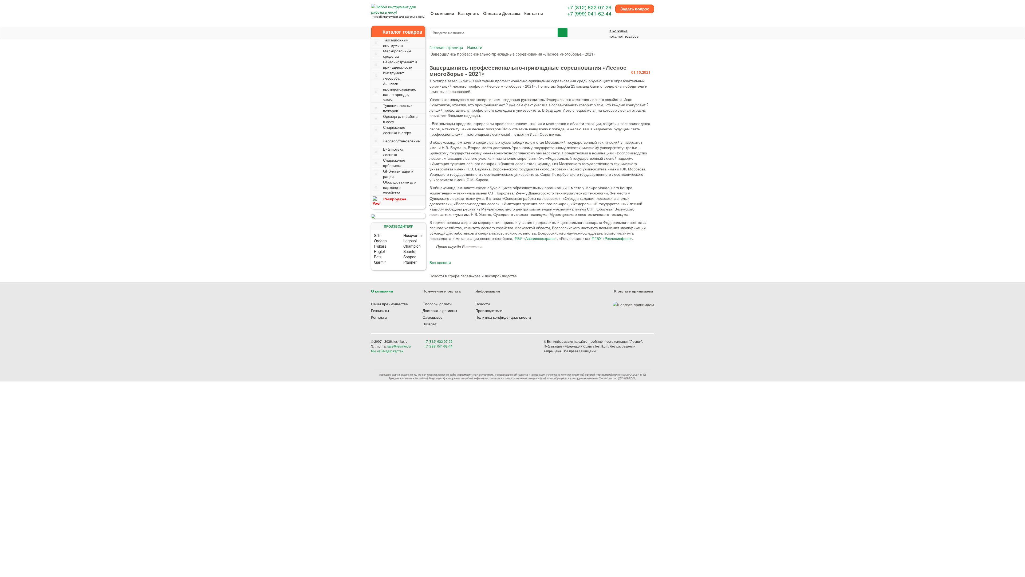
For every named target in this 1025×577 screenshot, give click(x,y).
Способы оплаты (437, 303)
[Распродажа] (398, 216)
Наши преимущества (389, 303)
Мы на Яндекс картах (387, 351)
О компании (442, 13)
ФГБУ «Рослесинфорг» (612, 238)
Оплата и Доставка (501, 13)
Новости (482, 303)
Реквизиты (380, 310)
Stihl (377, 235)
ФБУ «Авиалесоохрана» (535, 238)
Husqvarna (412, 235)
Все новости (440, 262)
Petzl (378, 256)
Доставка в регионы (440, 310)
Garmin (380, 262)
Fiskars (380, 246)
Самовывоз (432, 317)
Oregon (380, 240)
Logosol (410, 240)
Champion (412, 246)
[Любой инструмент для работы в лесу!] (399, 8)
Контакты (533, 13)
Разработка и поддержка (616, 351)
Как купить (468, 13)
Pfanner (410, 262)
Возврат (429, 323)
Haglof (379, 251)
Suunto (409, 251)
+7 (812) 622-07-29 (589, 7)
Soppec (409, 256)
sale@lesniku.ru (399, 346)
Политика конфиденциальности (503, 317)
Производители (488, 310)
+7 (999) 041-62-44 (589, 13)
